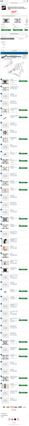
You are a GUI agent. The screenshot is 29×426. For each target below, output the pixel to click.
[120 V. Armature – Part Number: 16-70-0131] (5, 198)
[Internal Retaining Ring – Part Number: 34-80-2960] (5, 140)
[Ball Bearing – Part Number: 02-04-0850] (5, 219)
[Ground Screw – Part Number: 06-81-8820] (5, 183)
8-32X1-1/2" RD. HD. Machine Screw (14, 275)
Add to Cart (24, 81)
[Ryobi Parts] (12, 407)
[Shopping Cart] (27, 1)
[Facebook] (9, 419)
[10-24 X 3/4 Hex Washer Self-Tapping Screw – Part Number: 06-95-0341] (5, 306)
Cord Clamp (11, 398)
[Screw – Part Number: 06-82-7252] (18, 20)
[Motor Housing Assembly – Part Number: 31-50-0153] (5, 234)
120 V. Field (11, 209)
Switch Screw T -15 (12, 354)
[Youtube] (18, 419)
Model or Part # (6, 1)
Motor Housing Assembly (13, 231)
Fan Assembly (12, 369)
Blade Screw (11, 79)
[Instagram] (12, 419)
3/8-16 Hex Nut (12, 282)
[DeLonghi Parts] (20, 407)
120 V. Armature (12, 195)
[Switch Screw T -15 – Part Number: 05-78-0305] (5, 357)
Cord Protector (12, 383)
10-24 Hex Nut (12, 289)
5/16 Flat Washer (12, 340)
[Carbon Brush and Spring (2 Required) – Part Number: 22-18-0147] (5, 263)
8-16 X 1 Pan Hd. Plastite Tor (14, 108)
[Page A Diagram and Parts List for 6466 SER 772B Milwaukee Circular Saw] (14, 66)
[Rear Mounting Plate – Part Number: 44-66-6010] (5, 335)
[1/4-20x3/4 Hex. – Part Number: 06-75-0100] (5, 299)
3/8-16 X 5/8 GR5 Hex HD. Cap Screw (14, 319)
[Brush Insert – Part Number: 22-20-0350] (5, 364)
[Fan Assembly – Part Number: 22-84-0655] (5, 371)
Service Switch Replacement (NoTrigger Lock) (13, 239)
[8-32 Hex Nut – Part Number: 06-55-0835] (5, 227)
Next (25, 50)
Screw (11, 159)
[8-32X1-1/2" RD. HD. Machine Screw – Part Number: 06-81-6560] (5, 277)
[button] (0, 1)
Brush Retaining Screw (13, 267)
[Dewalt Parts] (8, 407)
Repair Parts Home (3, 4)
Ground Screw (12, 180)
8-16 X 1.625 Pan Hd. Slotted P (14, 115)
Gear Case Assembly (13, 173)
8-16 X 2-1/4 (11, 188)
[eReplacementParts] (2, 1)
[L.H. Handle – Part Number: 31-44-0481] (5, 248)
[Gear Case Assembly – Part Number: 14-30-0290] (5, 176)
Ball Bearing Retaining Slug (13, 376)
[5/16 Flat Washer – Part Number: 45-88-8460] (5, 342)
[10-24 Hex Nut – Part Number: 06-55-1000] (5, 292)
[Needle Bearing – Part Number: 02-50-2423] (5, 169)
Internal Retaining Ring (13, 137)
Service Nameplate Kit (13, 101)
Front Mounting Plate (13, 325)
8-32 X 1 (11, 253)
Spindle (11, 144)
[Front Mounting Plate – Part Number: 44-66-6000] (5, 328)
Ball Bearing (11, 130)
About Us (2, 416)
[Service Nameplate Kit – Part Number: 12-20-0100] (5, 103)
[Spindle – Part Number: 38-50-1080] (5, 147)
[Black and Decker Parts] (4, 407)
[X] (15, 419)
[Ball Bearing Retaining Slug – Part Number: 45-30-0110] (5, 379)
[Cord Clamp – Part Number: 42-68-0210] (5, 400)
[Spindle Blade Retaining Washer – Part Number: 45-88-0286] (5, 89)
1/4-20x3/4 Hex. (12, 296)
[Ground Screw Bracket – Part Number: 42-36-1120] (5, 350)
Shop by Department (4, 415)
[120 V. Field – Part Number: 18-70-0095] (5, 212)
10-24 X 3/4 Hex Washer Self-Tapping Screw (14, 304)
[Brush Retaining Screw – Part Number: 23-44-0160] (5, 270)
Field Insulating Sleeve (13, 202)
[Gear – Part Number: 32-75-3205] (5, 154)
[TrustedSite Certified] (14, 422)
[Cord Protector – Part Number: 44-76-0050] (5, 386)
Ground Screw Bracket (13, 347)
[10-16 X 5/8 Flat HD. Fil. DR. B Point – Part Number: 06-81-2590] (5, 313)
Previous (3, 50)
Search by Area (21, 38)
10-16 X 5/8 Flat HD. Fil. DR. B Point (14, 312)
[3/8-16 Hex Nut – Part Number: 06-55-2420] (5, 285)
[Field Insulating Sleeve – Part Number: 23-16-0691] (5, 205)
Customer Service (4, 413)
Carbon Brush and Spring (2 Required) (14, 261)
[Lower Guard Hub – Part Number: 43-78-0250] (5, 125)
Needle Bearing (12, 166)
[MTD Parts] (16, 407)
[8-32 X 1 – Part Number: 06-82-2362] (5, 256)
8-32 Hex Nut (12, 224)
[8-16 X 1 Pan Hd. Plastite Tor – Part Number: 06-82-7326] (5, 111)
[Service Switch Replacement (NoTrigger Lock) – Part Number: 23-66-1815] (5, 241)
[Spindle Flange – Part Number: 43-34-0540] (5, 96)
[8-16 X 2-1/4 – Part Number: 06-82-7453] (5, 190)
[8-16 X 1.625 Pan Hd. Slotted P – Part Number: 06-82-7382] (5, 118)
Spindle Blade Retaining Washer (14, 86)
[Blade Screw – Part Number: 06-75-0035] (6, 20)
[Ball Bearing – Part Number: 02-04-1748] (5, 132)
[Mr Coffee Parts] (24, 407)
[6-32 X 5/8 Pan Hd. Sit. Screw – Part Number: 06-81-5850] (5, 393)
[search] (24, 1)
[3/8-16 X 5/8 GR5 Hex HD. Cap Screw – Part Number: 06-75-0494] (5, 321)
